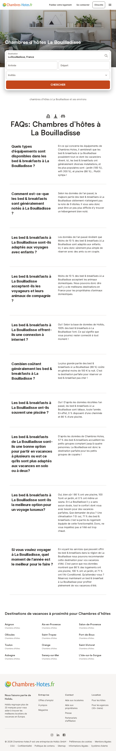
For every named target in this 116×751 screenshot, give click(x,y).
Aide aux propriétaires (71, 706)
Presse (68, 713)
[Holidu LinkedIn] (58, 735)
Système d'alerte (99, 745)
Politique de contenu (45, 745)
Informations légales (78, 745)
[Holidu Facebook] (64, 735)
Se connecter (82, 4)
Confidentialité (25, 745)
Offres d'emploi (45, 700)
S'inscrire (98, 4)
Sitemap (62, 745)
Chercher (58, 84)
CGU (12, 745)
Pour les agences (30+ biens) (100, 706)
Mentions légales (103, 741)
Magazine (43, 710)
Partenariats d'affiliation (71, 719)
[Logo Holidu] (17, 5)
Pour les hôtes (98, 700)
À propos (42, 705)
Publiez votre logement (60, 4)
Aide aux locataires (74, 700)
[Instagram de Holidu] (52, 735)
